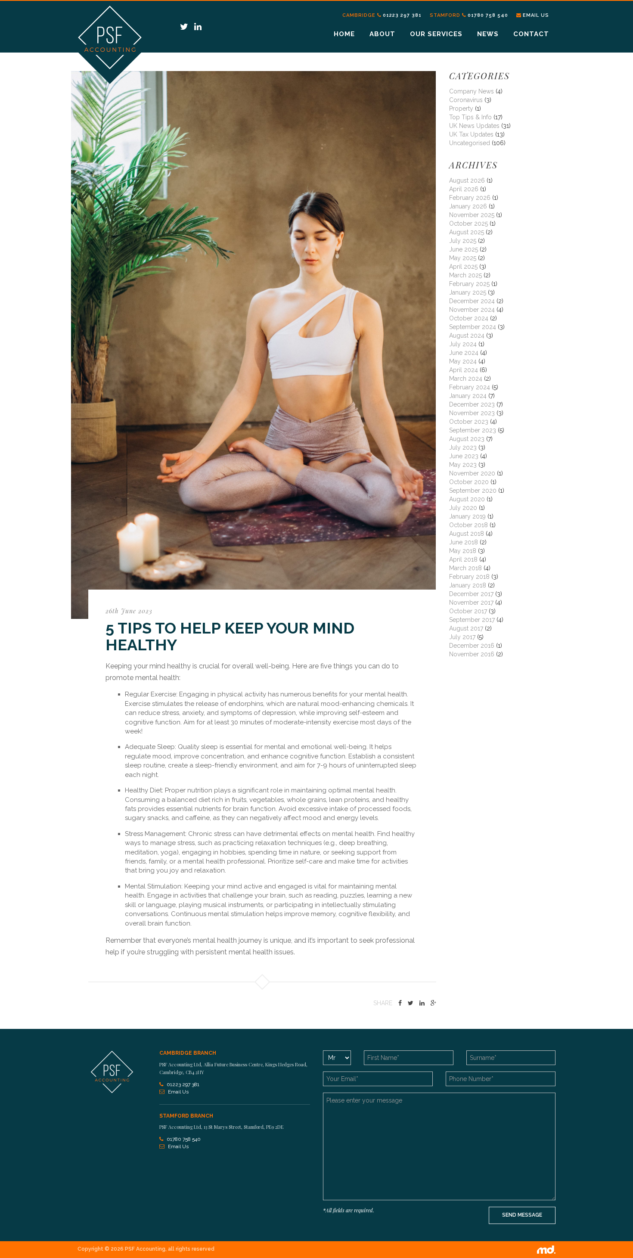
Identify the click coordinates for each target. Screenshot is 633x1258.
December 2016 (471, 645)
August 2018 (466, 533)
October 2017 (468, 611)
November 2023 (472, 413)
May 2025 (462, 258)
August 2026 (467, 180)
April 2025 (463, 266)
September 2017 (472, 619)
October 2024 (468, 318)
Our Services (436, 34)
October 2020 (469, 481)
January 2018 (467, 585)
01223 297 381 (402, 15)
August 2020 (467, 499)
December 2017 (471, 593)
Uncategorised (469, 143)
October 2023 (468, 421)
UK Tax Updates (471, 134)
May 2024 (463, 361)
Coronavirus (466, 99)
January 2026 (468, 206)
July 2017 (462, 637)
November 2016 (471, 654)
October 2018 (468, 525)
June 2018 (463, 542)
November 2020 (472, 473)
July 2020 (463, 507)
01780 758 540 (488, 15)
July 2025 (462, 240)
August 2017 (466, 628)
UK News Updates (474, 125)
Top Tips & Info (470, 117)
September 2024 (472, 326)
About (382, 34)
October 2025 (468, 223)
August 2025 (466, 232)
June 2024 (463, 352)
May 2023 (463, 464)
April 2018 (463, 559)
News (488, 34)
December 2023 (472, 404)
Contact (531, 34)
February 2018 (469, 576)
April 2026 (463, 189)
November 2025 (471, 214)
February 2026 (469, 197)
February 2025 (469, 283)
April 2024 (463, 370)
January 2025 (467, 292)
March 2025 (465, 275)
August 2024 (466, 335)
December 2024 (472, 301)
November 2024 (472, 309)
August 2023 (466, 438)
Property (461, 108)
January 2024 (468, 395)
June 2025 (463, 249)
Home (344, 34)
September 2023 (472, 430)
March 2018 (465, 568)
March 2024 (465, 378)
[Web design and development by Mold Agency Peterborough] (546, 1249)
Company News (471, 91)
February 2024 (469, 387)
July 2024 (463, 344)
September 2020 (472, 490)
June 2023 (463, 456)
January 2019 (467, 516)
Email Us (536, 15)
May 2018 (462, 550)
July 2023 (463, 447)
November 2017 (471, 602)
